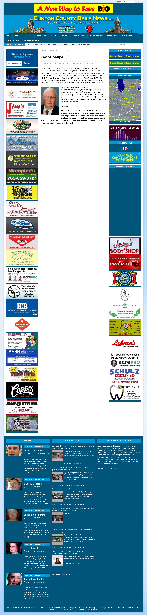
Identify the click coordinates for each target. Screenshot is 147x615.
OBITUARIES (27, 441)
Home (8, 36)
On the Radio (95, 36)
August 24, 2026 (31, 454)
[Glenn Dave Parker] (14, 586)
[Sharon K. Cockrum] (14, 523)
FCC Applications (55, 610)
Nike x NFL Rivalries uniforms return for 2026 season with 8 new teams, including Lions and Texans (72, 531)
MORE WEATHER (125, 122)
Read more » (79, 458)
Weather (53, 36)
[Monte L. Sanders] (14, 459)
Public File (130, 608)
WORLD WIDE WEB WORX (88, 610)
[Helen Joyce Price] (14, 555)
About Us (111, 36)
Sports (27, 36)
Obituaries (41, 36)
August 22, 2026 (31, 487)
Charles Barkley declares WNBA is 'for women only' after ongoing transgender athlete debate (73, 447)
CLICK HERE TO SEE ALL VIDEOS (107, 468)
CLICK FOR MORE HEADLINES (62, 575)
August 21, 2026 (31, 518)
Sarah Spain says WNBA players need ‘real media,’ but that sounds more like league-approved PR (71, 552)
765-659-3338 (56, 608)
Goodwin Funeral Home (64, 63)
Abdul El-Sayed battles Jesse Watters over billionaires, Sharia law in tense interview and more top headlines (73, 509)
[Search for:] (130, 44)
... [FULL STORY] (43, 504)
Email (64, 608)
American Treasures (32, 40)
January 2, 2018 (48, 63)
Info (16, 36)
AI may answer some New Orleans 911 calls (66, 489)
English (123, 1)
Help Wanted (126, 36)
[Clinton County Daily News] (73, 24)
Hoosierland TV (12, 40)
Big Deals (66, 36)
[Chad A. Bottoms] (14, 491)
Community (79, 36)
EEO (137, 608)
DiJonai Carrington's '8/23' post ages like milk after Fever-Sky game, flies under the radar (71, 469)
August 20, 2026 (31, 582)
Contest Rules (120, 608)
